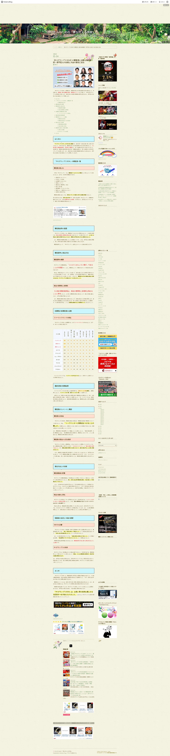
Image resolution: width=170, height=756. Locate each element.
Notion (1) (100, 279)
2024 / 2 (102, 423)
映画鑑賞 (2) (100, 322)
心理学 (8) (100, 268)
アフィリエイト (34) (102, 289)
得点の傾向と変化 (62, 126)
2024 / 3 (102, 421)
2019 (100, 433)
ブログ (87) (100, 257)
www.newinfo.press (57, 220)
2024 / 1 (102, 424)
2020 (100, 431)
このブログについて (102, 144)
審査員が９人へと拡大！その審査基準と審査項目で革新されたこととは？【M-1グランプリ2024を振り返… (82, 693)
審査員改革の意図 (60, 104)
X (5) (99, 283)
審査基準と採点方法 (60, 106)
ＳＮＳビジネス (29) (102, 273)
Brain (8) (100, 275)
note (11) (99, 255)
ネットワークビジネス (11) (103, 326)
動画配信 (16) (101, 294)
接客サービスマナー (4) (103, 324)
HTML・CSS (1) (101, 313)
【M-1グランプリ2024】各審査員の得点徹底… (63, 723)
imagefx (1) (100, 302)
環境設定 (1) (100, 311)
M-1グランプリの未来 (63, 131)
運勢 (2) (99, 321)
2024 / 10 (102, 412)
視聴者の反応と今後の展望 (62, 127)
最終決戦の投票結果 (60, 115)
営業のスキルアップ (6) (103, 328)
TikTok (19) (100, 292)
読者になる (166, 5)
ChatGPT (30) (101, 270)
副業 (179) (100, 253)
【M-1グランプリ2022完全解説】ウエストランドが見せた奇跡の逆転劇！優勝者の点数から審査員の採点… (82, 673)
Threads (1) (100, 285)
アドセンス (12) (101, 290)
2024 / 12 (102, 409)
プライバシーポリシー (103, 460)
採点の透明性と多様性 (63, 109)
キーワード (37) (101, 264)
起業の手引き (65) (102, 277)
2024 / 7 (102, 416)
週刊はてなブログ (102, 471)
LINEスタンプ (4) (101, 319)
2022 (100, 428)
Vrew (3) (99, 300)
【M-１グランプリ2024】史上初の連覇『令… (84, 723)
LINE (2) (99, 298)
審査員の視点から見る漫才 (64, 120)
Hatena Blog (63, 753)
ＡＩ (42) (100, 258)
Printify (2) (100, 307)
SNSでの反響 (61, 129)
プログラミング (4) (102, 315)
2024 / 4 (102, 420)
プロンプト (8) (101, 272)
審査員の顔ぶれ (61, 102)
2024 (100, 408)
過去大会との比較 (60, 122)
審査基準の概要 (61, 108)
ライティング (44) (102, 260)
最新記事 (100, 181)
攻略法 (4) (100, 309)
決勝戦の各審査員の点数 (61, 111)
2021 (100, 430)
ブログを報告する (72, 753)
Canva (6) (100, 266)
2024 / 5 (102, 419)
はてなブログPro (101, 472)
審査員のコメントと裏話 (61, 117)
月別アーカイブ (102, 401)
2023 (100, 426)
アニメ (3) (100, 304)
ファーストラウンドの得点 (64, 113)
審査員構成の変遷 (62, 124)
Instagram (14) (101, 287)
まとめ (57, 133)
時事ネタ (56, 64)
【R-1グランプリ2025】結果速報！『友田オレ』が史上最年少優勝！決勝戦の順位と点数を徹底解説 (82, 663)
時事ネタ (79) (101, 281)
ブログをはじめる (102, 469)
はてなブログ (101, 467)
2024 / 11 (102, 410)
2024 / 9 (102, 413)
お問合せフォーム (102, 452)
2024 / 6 (102, 417)
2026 (100, 404)
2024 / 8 (102, 414)
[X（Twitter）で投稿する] (71, 645)
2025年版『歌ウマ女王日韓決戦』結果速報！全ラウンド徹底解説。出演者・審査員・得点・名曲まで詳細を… (81, 683)
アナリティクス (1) (102, 305)
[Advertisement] (85, 13)
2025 (100, 406)
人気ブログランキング (57, 618)
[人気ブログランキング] (55, 617)
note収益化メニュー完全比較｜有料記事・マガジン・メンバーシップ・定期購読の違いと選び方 (107, 196)
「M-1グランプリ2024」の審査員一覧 (64, 100)
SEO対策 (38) (101, 262)
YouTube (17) (100, 296)
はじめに (58, 98)
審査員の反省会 (61, 118)
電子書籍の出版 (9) (102, 317)
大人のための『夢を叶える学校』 (74, 32)
